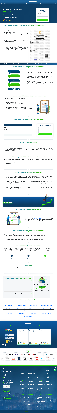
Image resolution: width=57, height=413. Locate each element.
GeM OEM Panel (48, 370)
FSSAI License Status (22, 397)
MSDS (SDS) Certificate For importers (21, 310)
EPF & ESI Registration (22, 388)
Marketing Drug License (40, 376)
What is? (23, 63)
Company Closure (30, 385)
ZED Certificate (48, 377)
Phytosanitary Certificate (31, 377)
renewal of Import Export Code (38, 218)
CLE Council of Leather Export (47, 311)
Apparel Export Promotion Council (28, 316)
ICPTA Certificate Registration (21, 308)
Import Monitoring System (31, 373)
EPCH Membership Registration (33, 310)
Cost (19, 63)
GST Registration (22, 384)
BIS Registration (22, 373)
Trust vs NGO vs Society (40, 405)
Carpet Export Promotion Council (46, 313)
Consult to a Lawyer (48, 400)
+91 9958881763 (7, 371)
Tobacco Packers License (40, 377)
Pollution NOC (21, 369)
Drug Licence (21, 377)
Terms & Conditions (41, 411)
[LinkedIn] (11, 380)
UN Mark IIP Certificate (40, 369)
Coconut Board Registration (33, 311)
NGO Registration (48, 381)
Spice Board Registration (33, 305)
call (11, 259)
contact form (15, 259)
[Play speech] (2, 371)
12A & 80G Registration (49, 384)
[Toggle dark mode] (55, 3)
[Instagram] (6, 380)
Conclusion (50, 63)
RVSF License (21, 376)
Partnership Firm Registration (41, 384)
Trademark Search (22, 404)
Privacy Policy (34, 411)
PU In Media (29, 404)
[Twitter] (8, 380)
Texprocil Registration (21, 313)
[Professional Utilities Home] (10, 368)
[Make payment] (7, 393)
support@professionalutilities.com (8, 377)
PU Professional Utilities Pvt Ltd (8, 411)
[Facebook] (4, 380)
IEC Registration (30, 369)
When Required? (45, 63)
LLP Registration (39, 385)
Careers (29, 401)
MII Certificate (48, 373)
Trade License (21, 385)
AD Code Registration (31, 370)
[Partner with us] (6, 391)
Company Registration (40, 381)
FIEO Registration (21, 311)
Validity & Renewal (37, 63)
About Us (29, 397)
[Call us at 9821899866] (55, 368)
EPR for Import (30, 376)
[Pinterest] (13, 380)
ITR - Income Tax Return (31, 384)
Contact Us (52, 411)
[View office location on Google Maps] (10, 386)
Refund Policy (47, 411)
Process (10, 63)
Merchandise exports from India (21, 305)
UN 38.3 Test (39, 373)
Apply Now (45, 134)
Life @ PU (29, 400)
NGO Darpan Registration (49, 385)
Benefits (32, 63)
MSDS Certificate (39, 370)
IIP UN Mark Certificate (9, 308)
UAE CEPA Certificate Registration (46, 308)
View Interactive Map (5, 385)
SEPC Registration (9, 311)
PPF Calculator (21, 400)
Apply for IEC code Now (8, 202)
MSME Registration (22, 381)
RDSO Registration (48, 376)
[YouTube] (15, 380)
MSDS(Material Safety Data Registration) (46, 305)
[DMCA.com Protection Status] (27, 411)
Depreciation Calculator (23, 401)
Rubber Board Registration (9, 313)
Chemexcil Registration (34, 313)
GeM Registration (48, 369)
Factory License (22, 370)
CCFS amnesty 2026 (31, 388)
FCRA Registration (48, 388)
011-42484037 (6, 374)
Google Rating (9, 329)
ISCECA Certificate (9, 310)
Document (14, 63)
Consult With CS (48, 397)
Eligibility (27, 63)
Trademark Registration (31, 381)
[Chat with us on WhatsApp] (55, 370)
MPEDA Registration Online (46, 310)
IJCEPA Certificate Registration (33, 308)
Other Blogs (38, 406)
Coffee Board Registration (9, 305)
